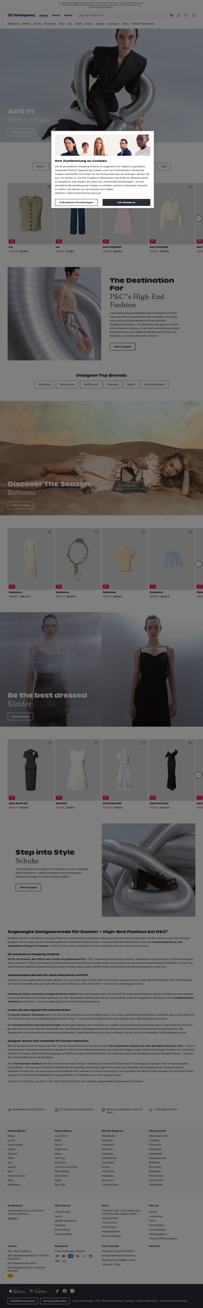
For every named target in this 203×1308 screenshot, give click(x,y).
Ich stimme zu (126, 202)
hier (83, 189)
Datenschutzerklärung (78, 193)
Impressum (95, 193)
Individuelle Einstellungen (76, 202)
